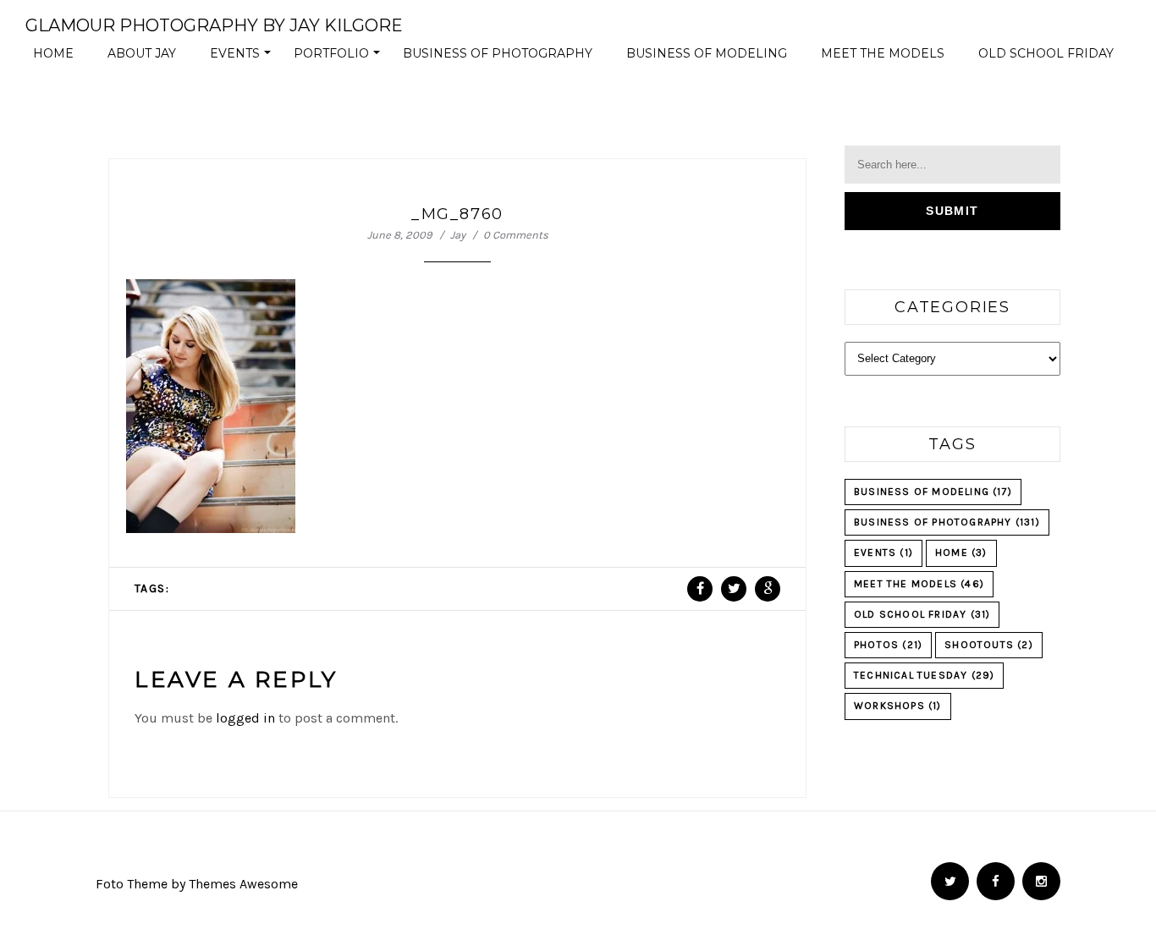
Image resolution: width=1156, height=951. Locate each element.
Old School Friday (1046, 53)
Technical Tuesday (924, 675)
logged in (245, 718)
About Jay (141, 53)
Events (243, 57)
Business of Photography (497, 53)
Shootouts (988, 645)
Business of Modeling (706, 53)
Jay (457, 234)
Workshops (898, 706)
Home (53, 53)
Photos (888, 645)
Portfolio (339, 57)
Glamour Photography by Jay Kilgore (214, 25)
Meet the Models (882, 53)
